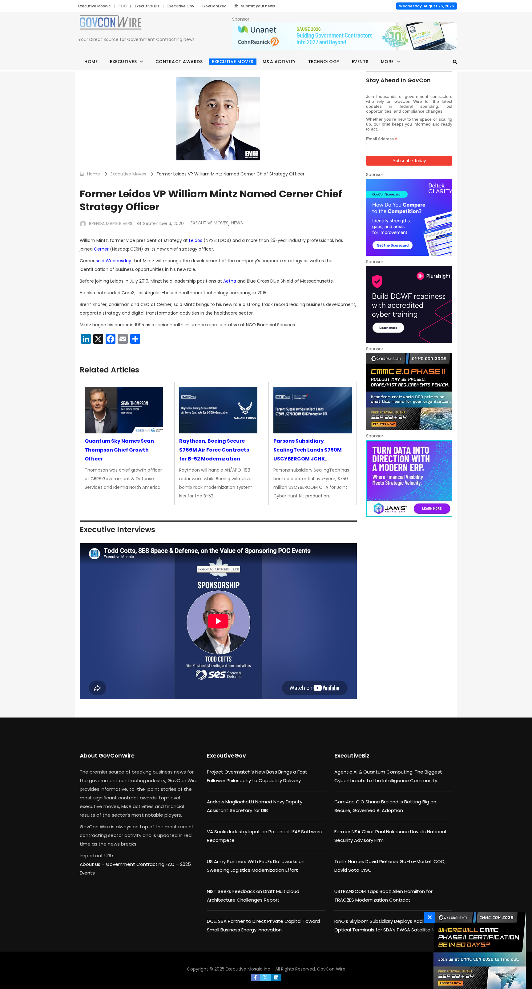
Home (91, 61)
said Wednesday (113, 261)
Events (360, 61)
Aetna (229, 281)
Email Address (381, 139)
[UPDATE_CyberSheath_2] (409, 391)
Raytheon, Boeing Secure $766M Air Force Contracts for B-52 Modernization (214, 449)
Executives (123, 61)
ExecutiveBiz (351, 755)
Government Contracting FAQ (141, 864)
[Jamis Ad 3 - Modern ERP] (409, 478)
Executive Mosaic (94, 6)
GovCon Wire (331, 969)
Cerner (101, 249)
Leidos (195, 240)
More (387, 61)
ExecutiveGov (226, 755)
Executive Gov (180, 6)
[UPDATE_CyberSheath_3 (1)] (478, 950)
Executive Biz (147, 6)
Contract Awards (179, 61)
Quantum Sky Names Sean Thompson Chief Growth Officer (119, 449)
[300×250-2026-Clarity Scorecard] (409, 217)
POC (123, 6)
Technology (324, 61)
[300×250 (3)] (409, 304)
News (237, 223)
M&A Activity (279, 61)
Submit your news (258, 6)
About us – (93, 864)
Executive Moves (232, 61)
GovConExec (214, 6)
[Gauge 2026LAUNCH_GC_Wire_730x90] (344, 37)
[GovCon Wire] (110, 24)
